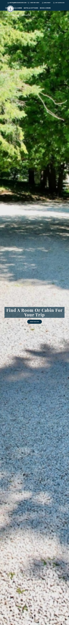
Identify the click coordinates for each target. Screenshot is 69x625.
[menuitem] (45, 3)
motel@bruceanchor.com (18, 3)
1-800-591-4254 (34, 3)
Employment (47, 2)
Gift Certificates (60, 2)
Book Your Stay (34, 321)
